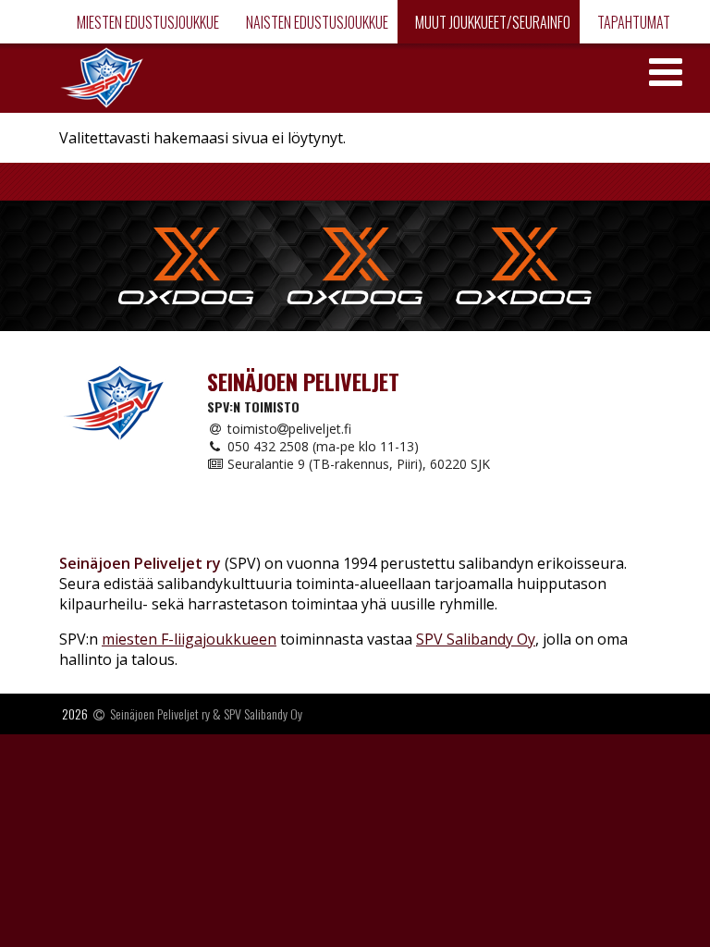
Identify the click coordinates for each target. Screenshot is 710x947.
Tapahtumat (632, 22)
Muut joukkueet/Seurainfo (491, 22)
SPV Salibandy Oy (475, 639)
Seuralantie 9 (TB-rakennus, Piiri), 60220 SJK (357, 464)
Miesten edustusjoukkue (146, 22)
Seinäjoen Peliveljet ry (160, 713)
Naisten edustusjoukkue (315, 22)
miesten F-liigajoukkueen (189, 639)
